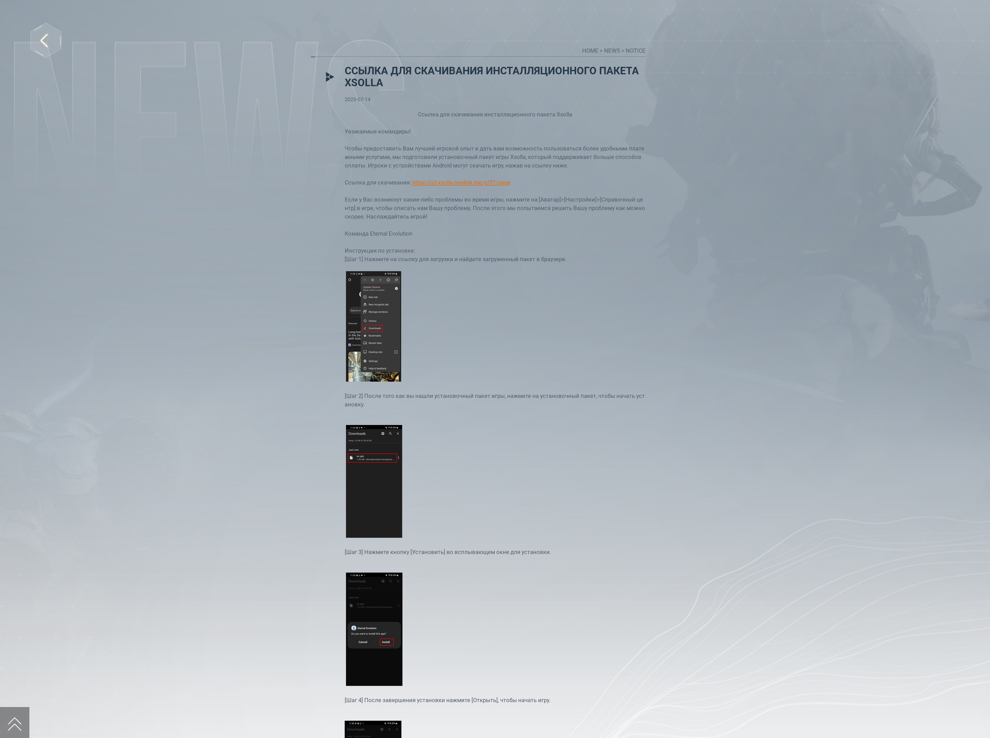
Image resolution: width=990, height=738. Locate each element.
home (591, 50)
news (612, 50)
